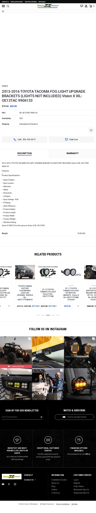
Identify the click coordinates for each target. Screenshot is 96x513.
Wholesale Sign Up (81, 490)
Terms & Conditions (63, 504)
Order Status (79, 486)
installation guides (17, 2)
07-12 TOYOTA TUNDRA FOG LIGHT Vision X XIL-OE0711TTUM (48, 293)
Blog (53, 486)
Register (77, 483)
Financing (56, 493)
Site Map (74, 504)
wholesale (42, 2)
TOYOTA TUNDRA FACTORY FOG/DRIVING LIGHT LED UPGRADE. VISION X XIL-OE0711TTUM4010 (25, 293)
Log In (76, 480)
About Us (55, 483)
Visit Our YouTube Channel (77, 417)
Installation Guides (59, 480)
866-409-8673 (29, 139)
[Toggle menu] (3, 6)
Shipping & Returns (31, 2)
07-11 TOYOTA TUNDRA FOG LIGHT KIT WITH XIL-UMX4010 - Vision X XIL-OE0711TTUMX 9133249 (71, 294)
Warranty (72, 153)
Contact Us (5, 2)
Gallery (54, 490)
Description (24, 153)
